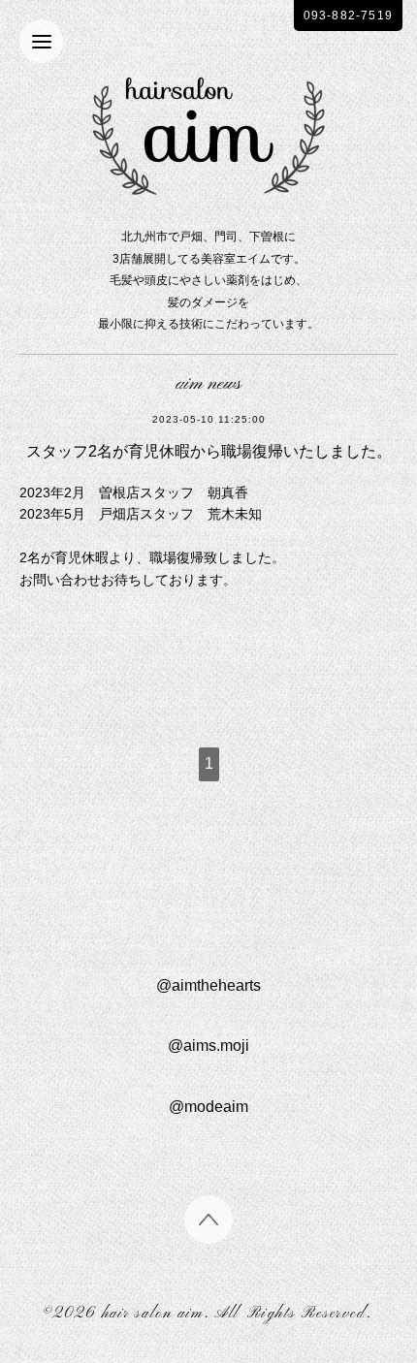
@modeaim (208, 1106)
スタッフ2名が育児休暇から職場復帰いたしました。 (209, 451)
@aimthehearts (208, 985)
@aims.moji (208, 1045)
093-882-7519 (348, 15)
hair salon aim (153, 1313)
